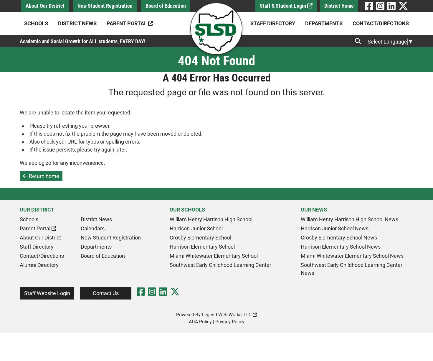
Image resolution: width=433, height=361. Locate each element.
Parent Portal (127, 23)
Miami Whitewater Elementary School (214, 256)
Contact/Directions (381, 23)
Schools (36, 23)
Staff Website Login (47, 293)
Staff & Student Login (283, 6)
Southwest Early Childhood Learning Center (220, 265)
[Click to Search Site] (359, 41)
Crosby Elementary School (200, 237)
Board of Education (166, 6)
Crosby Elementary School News (339, 237)
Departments (324, 23)
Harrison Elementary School (202, 247)
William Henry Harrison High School (211, 219)
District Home (339, 6)
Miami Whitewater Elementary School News (352, 256)
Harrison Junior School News (334, 228)
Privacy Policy (229, 322)
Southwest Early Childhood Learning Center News (351, 269)
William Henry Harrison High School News (349, 219)
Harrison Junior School (196, 228)
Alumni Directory (39, 265)
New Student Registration (105, 6)
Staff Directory (272, 23)
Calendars (93, 228)
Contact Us (106, 293)
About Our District (45, 6)
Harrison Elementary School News (341, 247)
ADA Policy (200, 322)
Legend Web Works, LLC (227, 314)
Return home (43, 176)
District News (77, 23)
